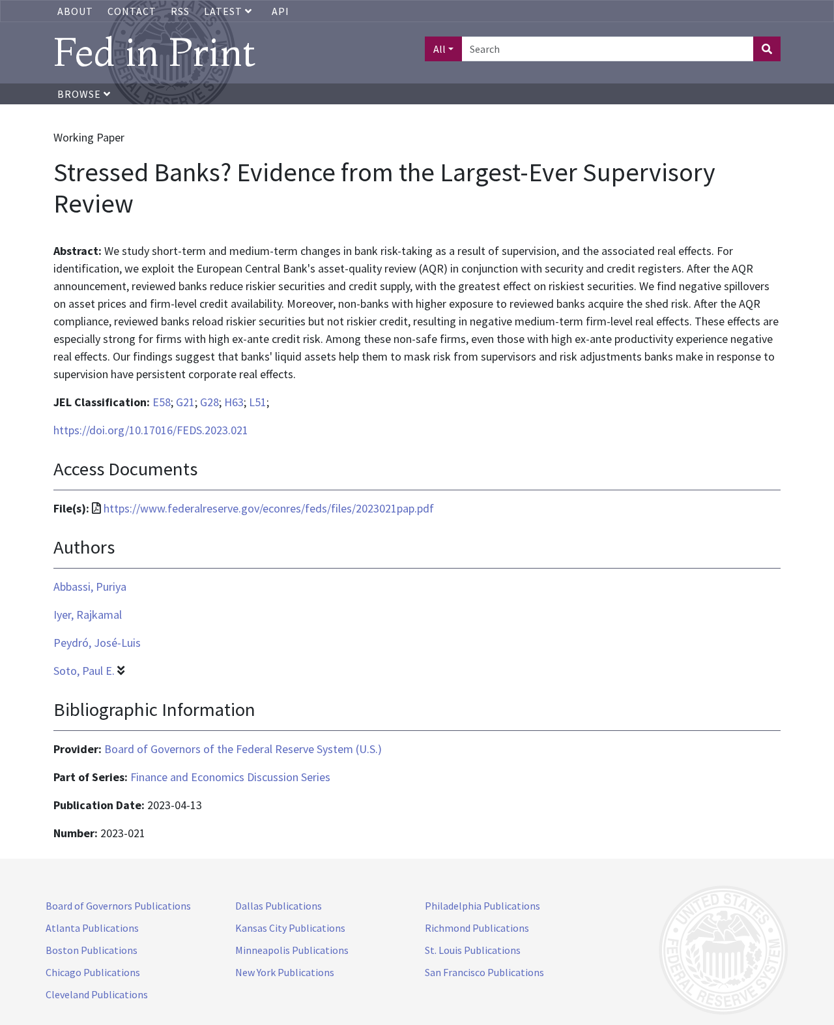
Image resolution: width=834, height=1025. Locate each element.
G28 (209, 401)
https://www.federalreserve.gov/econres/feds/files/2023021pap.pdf (269, 508)
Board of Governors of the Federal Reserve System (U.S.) (243, 748)
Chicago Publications (93, 972)
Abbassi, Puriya (89, 586)
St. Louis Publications (473, 950)
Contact (132, 11)
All (439, 48)
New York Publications (284, 972)
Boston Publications (91, 950)
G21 (185, 401)
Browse (80, 93)
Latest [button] (224, 11)
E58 (161, 401)
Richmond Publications (477, 927)
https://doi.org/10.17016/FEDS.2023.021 (150, 430)
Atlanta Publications (92, 927)
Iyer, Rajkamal (87, 614)
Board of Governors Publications (118, 905)
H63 (234, 401)
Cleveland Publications (97, 994)
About (75, 11)
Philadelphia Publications (482, 905)
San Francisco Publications (484, 972)
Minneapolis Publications (292, 950)
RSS (180, 11)
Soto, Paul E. (84, 670)
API (280, 11)
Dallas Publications (278, 905)
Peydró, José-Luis (97, 642)
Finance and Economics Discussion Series (230, 776)
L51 (257, 401)
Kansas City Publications (290, 927)
